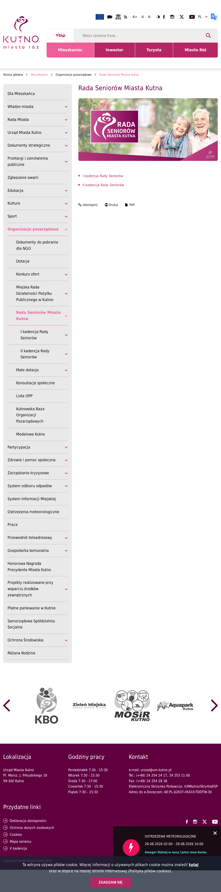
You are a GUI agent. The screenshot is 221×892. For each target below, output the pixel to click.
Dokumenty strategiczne (29, 145)
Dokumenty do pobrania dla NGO (37, 245)
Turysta (157, 53)
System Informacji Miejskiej (32, 498)
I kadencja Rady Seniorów (34, 334)
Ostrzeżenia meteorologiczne (33, 511)
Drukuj (113, 205)
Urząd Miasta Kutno (24, 132)
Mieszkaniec (71, 53)
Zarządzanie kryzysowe (28, 473)
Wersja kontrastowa (158, 16)
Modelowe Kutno (30, 434)
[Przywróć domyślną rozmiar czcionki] (143, 17)
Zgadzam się (111, 882)
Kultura (14, 203)
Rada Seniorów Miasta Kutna (38, 315)
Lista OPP (24, 396)
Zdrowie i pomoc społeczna (31, 460)
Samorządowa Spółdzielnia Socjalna (31, 625)
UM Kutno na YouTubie (192, 17)
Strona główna (13, 74)
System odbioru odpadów (30, 486)
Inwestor (117, 53)
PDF (132, 205)
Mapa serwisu (20, 841)
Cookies (16, 835)
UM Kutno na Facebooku (164, 17)
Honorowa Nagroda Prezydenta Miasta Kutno (29, 566)
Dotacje (23, 261)
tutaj (194, 864)
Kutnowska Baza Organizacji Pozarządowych (30, 415)
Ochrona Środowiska (25, 640)
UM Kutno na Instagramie (172, 17)
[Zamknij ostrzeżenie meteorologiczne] (215, 833)
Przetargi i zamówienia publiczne (28, 161)
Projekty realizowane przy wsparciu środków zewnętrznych (30, 588)
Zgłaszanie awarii (23, 177)
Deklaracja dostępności (28, 821)
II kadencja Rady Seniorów (35, 354)
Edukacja (15, 190)
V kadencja (18, 848)
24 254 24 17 (156, 775)
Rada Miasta (18, 119)
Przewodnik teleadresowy (30, 537)
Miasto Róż (197, 53)
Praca (12, 524)
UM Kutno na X (182, 17)
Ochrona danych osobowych (32, 828)
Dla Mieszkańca (21, 93)
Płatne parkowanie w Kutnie (32, 608)
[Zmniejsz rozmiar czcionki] (149, 17)
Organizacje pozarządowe (74, 74)
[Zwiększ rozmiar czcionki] (135, 17)
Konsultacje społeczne (35, 383)
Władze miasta (20, 106)
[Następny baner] (214, 705)
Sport (12, 216)
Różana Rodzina (21, 653)
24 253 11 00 (179, 775)
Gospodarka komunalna (28, 550)
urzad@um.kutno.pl (156, 770)
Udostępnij (90, 205)
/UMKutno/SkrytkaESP (201, 786)
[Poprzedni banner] (6, 705)
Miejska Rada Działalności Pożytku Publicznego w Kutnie (34, 293)
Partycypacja (19, 447)
